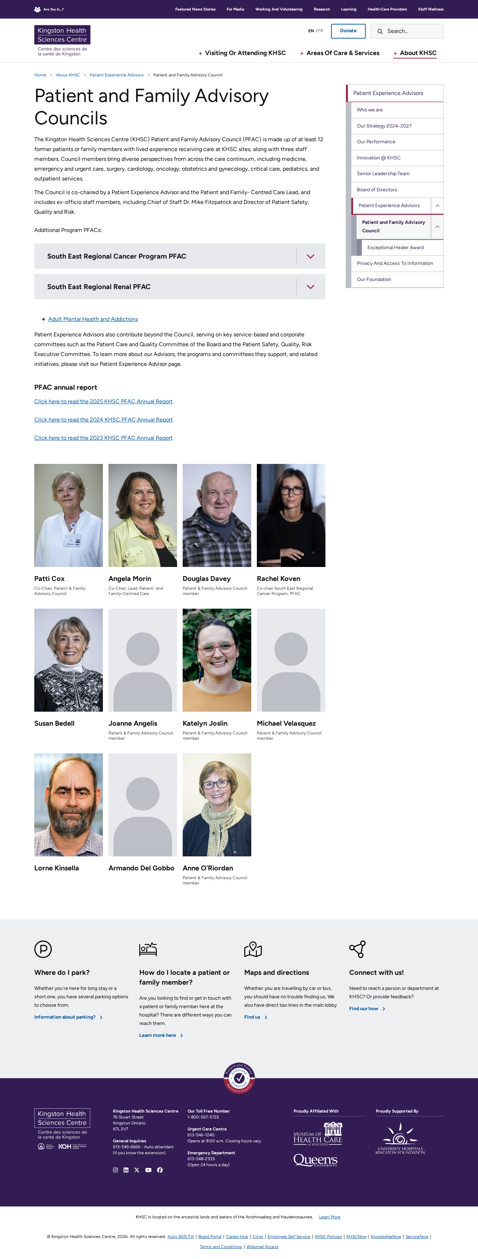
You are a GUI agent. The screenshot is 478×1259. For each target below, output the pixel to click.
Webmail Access (263, 1246)
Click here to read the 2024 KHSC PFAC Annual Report (103, 419)
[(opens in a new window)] (400, 1142)
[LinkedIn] (126, 1170)
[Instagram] (115, 1170)
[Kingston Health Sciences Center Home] (62, 1147)
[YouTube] (148, 1170)
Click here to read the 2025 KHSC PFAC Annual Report (103, 401)
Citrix (258, 1236)
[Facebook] (160, 1170)
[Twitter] (136, 1170)
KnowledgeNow (386, 1236)
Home (40, 75)
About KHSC (68, 75)
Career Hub (237, 1236)
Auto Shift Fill (181, 1236)
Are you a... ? (53, 9)
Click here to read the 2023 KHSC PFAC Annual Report (103, 438)
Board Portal (210, 1236)
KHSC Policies (328, 1236)
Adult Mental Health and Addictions (93, 319)
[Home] (67, 40)
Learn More (329, 1216)
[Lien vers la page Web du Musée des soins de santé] (318, 1138)
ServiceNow (417, 1236)
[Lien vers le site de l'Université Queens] (315, 1160)
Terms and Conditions (221, 1246)
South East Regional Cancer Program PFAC (117, 256)
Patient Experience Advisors (117, 75)
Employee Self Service (289, 1236)
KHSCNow (356, 1236)
